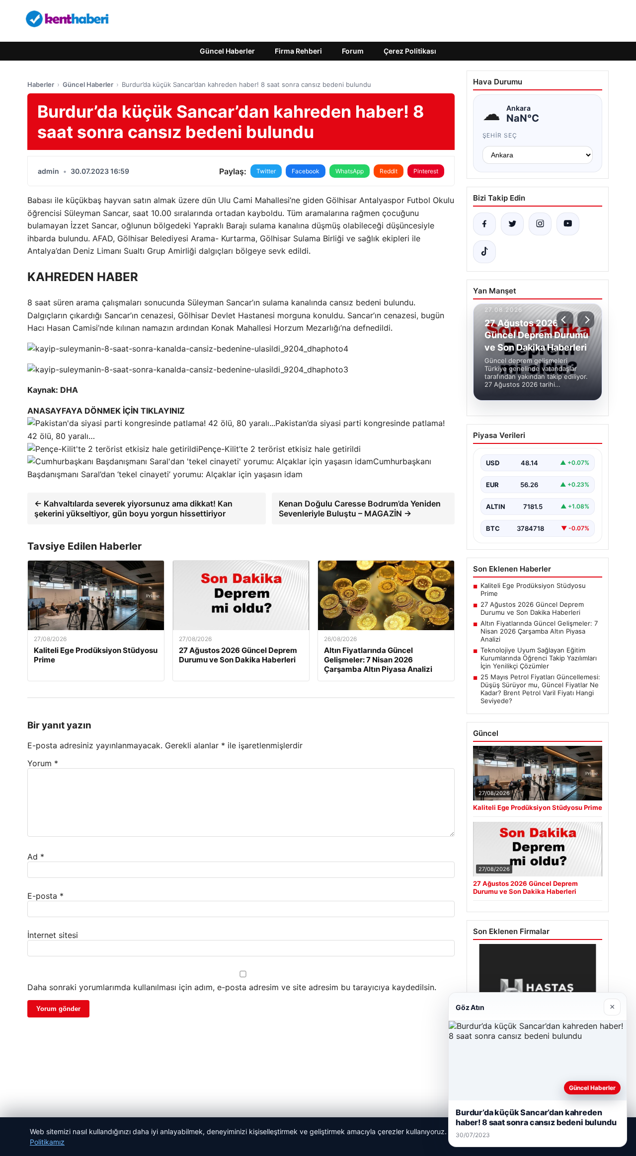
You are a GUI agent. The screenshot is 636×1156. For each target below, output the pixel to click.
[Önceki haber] (564, 319)
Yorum (42, 763)
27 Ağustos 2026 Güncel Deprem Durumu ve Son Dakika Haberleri (532, 608)
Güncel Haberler (227, 51)
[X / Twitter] (512, 224)
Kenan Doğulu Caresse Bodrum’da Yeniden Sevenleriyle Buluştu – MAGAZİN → (360, 508)
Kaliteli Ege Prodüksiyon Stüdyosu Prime (533, 589)
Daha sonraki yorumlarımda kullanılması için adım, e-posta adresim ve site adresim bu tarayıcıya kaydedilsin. (231, 987)
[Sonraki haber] (585, 319)
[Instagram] (540, 224)
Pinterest (425, 171)
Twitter (266, 171)
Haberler (40, 84)
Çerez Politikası (410, 51)
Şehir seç (500, 135)
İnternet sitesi (52, 935)
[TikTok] (484, 251)
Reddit (389, 171)
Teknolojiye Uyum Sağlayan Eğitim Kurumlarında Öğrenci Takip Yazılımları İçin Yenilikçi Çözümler (538, 658)
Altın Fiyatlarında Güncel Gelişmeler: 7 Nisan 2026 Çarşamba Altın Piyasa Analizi (539, 631)
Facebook (305, 171)
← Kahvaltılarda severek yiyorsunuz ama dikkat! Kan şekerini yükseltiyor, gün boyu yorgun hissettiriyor (133, 508)
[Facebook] (484, 224)
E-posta (45, 896)
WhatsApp (349, 171)
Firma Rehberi (298, 51)
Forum (353, 51)
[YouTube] (567, 224)
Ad (35, 857)
